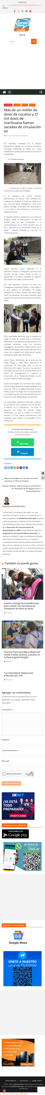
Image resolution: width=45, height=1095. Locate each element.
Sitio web (5, 761)
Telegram (24, 453)
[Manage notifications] (4, 1090)
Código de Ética (37, 1081)
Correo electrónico (10, 750)
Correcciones (24, 1081)
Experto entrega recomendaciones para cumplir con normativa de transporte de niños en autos (21, 606)
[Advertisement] (22, 68)
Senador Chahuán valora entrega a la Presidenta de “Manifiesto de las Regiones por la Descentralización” (21, 488)
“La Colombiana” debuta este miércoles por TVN (18, 674)
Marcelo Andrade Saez (22, 136)
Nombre (6, 740)
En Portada (8, 105)
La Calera (17, 105)
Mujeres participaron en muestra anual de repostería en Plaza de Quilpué (21, 479)
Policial (25, 105)
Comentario (7, 709)
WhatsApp (24, 444)
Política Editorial (10, 1081)
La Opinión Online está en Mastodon (14, 1094)
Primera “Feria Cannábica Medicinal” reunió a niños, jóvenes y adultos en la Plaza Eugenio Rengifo (22, 654)
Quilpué (32, 105)
